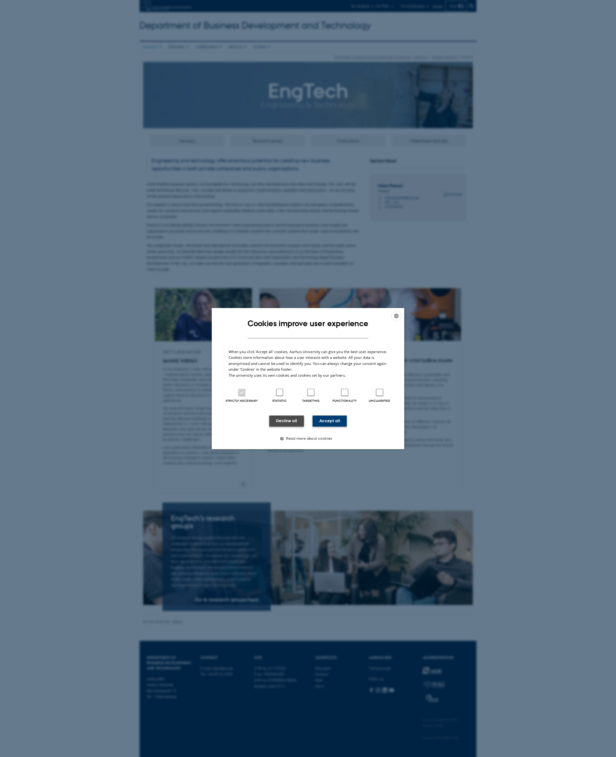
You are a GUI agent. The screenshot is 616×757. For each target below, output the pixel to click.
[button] (308, 438)
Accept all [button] (329, 421)
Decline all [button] (286, 421)
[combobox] (396, 315)
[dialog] (308, 378)
